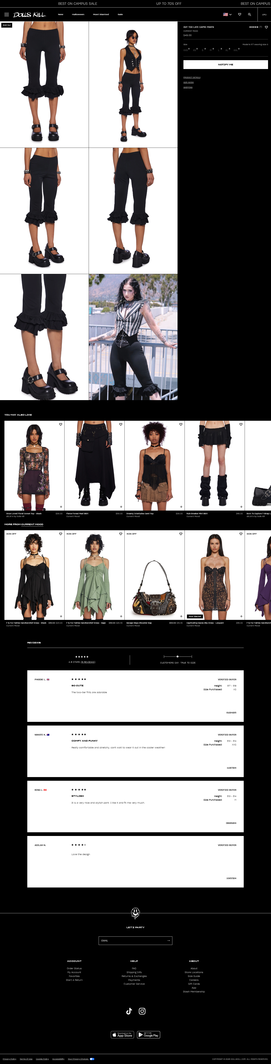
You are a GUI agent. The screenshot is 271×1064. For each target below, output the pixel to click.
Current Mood (190, 31)
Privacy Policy (9, 1059)
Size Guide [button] (188, 82)
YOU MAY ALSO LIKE (18, 414)
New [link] (60, 14)
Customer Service (134, 984)
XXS (185, 50)
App (194, 988)
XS (194, 50)
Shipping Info (134, 972)
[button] (77, 4)
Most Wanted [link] (101, 14)
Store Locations (194, 972)
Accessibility (58, 1059)
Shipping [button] (187, 87)
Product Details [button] (191, 77)
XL (226, 50)
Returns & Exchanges (134, 976)
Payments (134, 980)
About (194, 968)
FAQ (134, 968)
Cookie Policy (42, 1059)
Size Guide (194, 976)
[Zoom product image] (44, 85)
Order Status (74, 968)
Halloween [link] (78, 14)
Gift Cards (194, 984)
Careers (194, 980)
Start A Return (74, 980)
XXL (236, 50)
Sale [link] (120, 14)
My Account (74, 972)
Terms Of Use (26, 1059)
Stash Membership (194, 992)
